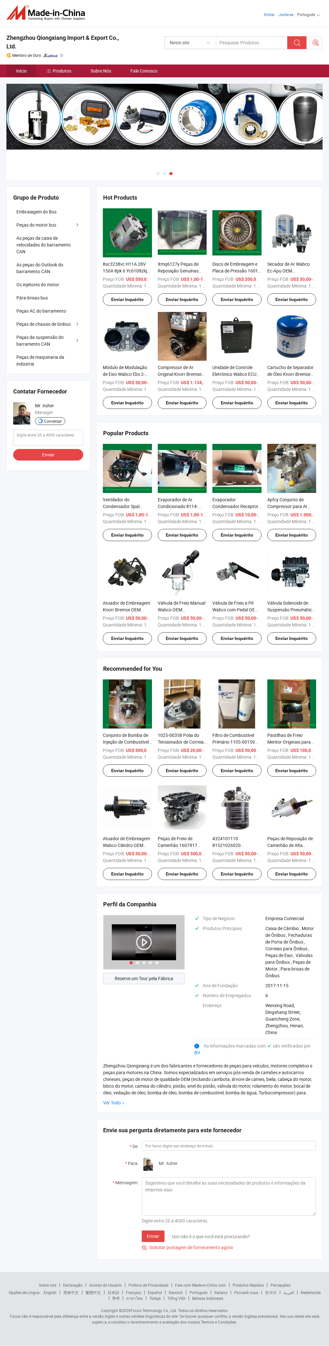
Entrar (269, 14)
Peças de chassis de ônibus (43, 324)
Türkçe (155, 1298)
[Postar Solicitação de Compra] (316, 42)
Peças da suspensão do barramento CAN (40, 340)
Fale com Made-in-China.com (200, 1285)
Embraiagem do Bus (36, 212)
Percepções (280, 1285)
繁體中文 (93, 1292)
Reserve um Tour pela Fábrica (144, 978)
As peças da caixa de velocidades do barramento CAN (43, 245)
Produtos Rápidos (248, 1285)
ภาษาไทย (134, 1298)
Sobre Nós (101, 71)
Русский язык (246, 1292)
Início (21, 71)
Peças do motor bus (36, 225)
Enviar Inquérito (127, 299)
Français (133, 1292)
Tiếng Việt (176, 1298)
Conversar (53, 421)
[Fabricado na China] (47, 12)
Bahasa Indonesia (207, 1298)
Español (155, 1292)
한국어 (271, 1292)
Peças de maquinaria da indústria (40, 360)
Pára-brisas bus (32, 298)
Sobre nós (47, 1285)
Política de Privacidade (148, 1285)
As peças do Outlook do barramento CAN (39, 268)
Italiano (220, 1292)
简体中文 (71, 1292)
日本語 (113, 1292)
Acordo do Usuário (105, 1285)
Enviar (153, 1236)
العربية (288, 1292)
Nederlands (311, 1292)
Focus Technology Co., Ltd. (154, 1310)
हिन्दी (116, 1298)
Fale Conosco (143, 71)
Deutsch (176, 1292)
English (50, 1292)
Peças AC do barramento (41, 311)
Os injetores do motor (37, 284)
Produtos (62, 71)
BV (197, 1052)
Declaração (73, 1285)
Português (199, 1292)
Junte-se (286, 14)
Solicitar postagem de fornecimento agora (187, 1247)
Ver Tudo (112, 1103)
